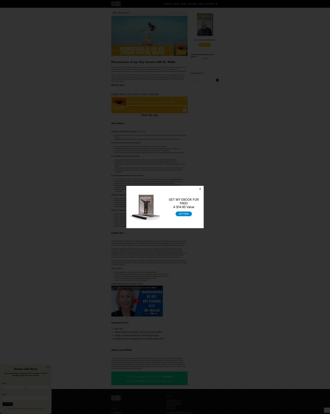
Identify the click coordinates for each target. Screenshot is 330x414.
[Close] (200, 189)
